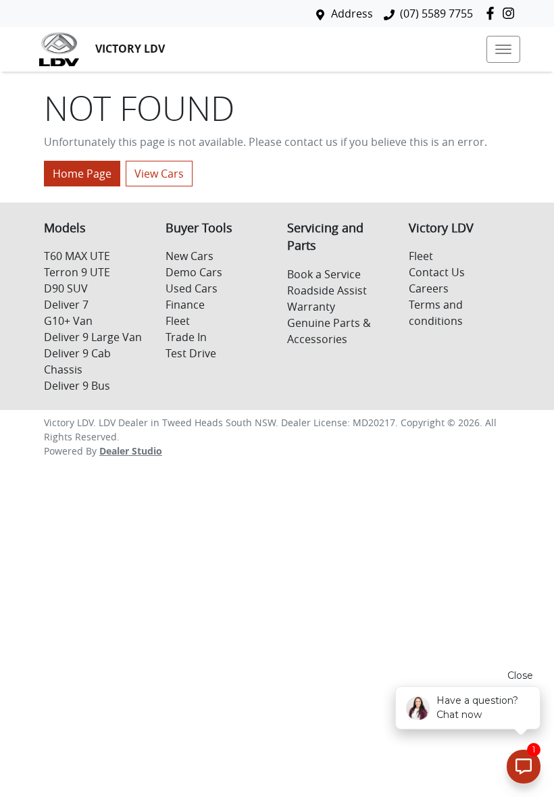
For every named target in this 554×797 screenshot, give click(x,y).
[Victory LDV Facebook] (493, 13)
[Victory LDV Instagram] (511, 13)
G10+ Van (68, 320)
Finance (185, 304)
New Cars (189, 256)
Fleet (178, 320)
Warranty (311, 306)
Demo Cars (194, 272)
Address (352, 13)
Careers (429, 288)
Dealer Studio (130, 450)
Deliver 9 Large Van (93, 337)
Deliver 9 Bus (77, 385)
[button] (503, 49)
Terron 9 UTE (77, 272)
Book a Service (324, 274)
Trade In (186, 337)
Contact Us (437, 272)
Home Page (82, 173)
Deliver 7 (66, 304)
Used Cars (192, 288)
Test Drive (191, 353)
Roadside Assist (327, 290)
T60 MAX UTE (77, 256)
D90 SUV (66, 288)
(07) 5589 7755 (436, 13)
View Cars (159, 173)
